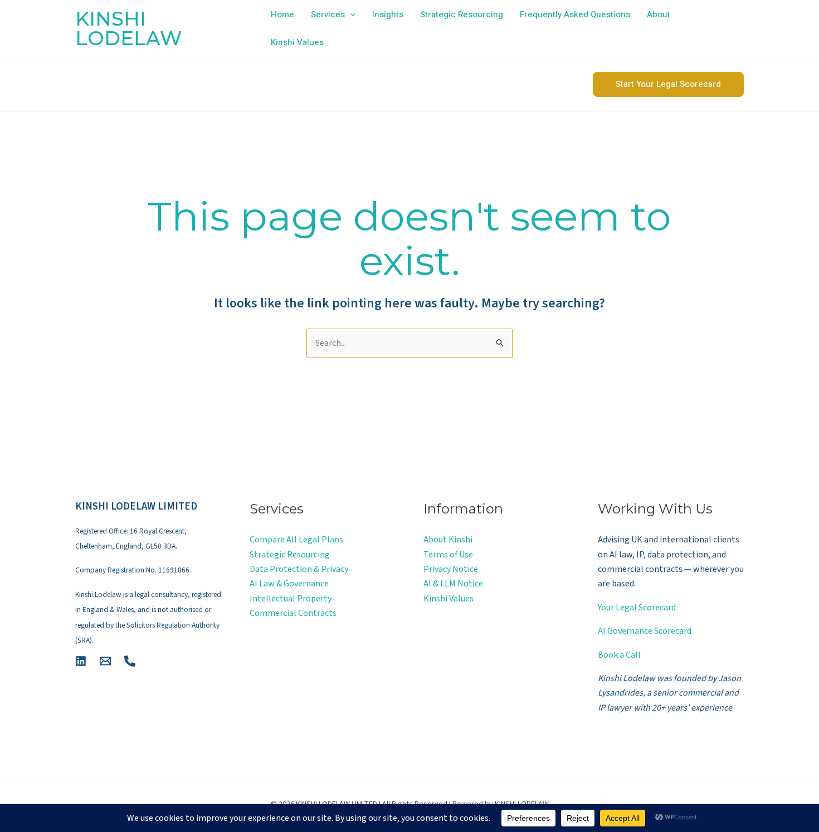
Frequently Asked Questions (575, 14)
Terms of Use (448, 555)
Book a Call (619, 655)
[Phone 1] (129, 661)
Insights (387, 14)
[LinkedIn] (80, 661)
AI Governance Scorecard (644, 631)
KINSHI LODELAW (128, 28)
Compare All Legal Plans (296, 540)
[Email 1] (105, 661)
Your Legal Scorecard (637, 607)
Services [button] (328, 14)
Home (282, 14)
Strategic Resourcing (461, 14)
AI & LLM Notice (453, 583)
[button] (350, 14)
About (658, 14)
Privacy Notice (450, 569)
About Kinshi (447, 540)
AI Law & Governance (289, 583)
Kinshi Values (297, 42)
